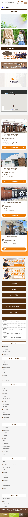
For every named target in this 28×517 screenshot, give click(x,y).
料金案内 (14, 289)
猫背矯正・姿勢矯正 (7, 351)
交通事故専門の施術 (7, 498)
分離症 (4, 438)
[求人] (14, 262)
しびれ (4, 488)
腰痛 (4, 454)
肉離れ (4, 475)
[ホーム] (8, 2)
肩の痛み (5, 393)
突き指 (4, 401)
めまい (4, 378)
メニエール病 (6, 380)
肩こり (4, 388)
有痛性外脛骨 (6, 477)
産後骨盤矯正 (6, 346)
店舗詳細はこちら (14, 147)
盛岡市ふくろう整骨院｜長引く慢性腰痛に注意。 (13, 338)
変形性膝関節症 (6, 446)
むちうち (5, 501)
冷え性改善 (5, 349)
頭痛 (4, 372)
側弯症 (4, 441)
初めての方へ (14, 283)
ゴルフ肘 (5, 406)
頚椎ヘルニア (6, 362)
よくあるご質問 (14, 295)
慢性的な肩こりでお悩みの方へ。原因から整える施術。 (13, 326)
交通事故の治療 (6, 504)
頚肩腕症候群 (6, 404)
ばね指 (4, 396)
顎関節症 (5, 375)
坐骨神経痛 (5, 433)
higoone (19, 510)
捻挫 (4, 461)
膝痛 (4, 469)
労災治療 (5, 506)
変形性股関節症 (6, 449)
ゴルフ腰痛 (5, 451)
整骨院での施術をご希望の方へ (14, 306)
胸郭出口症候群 (6, 414)
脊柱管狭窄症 (6, 430)
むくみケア (5, 354)
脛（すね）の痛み (7, 467)
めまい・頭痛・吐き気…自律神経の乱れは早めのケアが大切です (13, 334)
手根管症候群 (6, 417)
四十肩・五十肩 (6, 398)
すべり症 (5, 435)
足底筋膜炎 (5, 472)
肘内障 (4, 412)
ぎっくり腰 (5, 427)
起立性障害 (5, 364)
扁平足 (4, 483)
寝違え (4, 370)
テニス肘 (5, 391)
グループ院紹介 (14, 312)
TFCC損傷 (5, 409)
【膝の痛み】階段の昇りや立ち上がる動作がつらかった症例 (13, 330)
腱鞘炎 (4, 420)
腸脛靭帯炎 (5, 480)
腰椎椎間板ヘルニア (7, 443)
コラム (14, 300)
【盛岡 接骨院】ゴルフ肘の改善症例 (11, 322)
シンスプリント (6, 491)
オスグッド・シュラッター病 (10, 464)
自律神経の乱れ (6, 367)
